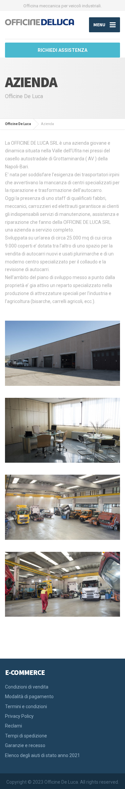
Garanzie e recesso (25, 745)
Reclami (13, 725)
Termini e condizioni (26, 706)
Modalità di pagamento (29, 696)
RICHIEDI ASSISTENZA (62, 50)
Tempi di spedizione (26, 735)
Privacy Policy (19, 716)
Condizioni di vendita (26, 687)
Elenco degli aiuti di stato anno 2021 (42, 755)
